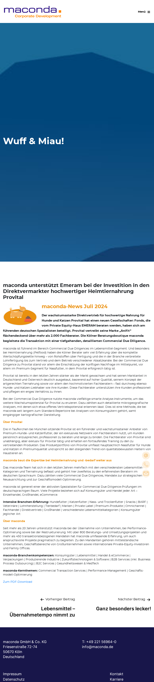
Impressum (12, 674)
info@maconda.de (97, 647)
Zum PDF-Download (17, 582)
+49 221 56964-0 (101, 642)
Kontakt (116, 674)
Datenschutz (14, 679)
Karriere (116, 679)
